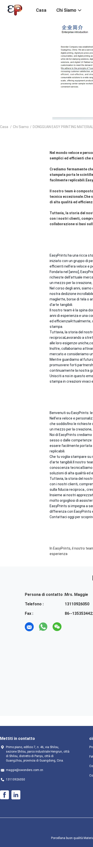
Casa (4, 127)
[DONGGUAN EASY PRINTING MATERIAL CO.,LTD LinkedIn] (15, 794)
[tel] (70, 626)
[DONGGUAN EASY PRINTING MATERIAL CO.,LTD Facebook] (4, 794)
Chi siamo (21, 127)
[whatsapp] (43, 626)
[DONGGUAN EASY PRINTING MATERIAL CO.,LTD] (14, 9)
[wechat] (57, 626)
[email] (29, 626)
